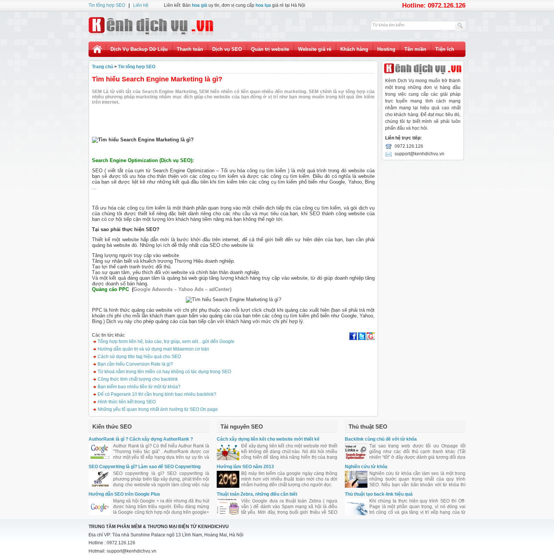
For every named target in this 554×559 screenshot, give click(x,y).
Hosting (386, 49)
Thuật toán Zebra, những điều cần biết (257, 494)
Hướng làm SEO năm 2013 (245, 466)
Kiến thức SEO (112, 426)
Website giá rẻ (314, 49)
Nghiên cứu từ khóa (366, 466)
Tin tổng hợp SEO (107, 5)
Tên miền (415, 49)
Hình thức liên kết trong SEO (126, 401)
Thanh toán (190, 49)
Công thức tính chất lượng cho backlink (137, 379)
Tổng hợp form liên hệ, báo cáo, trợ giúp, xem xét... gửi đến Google (165, 341)
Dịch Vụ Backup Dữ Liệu (139, 49)
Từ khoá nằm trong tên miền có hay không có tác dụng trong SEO (163, 371)
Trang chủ (102, 66)
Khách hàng (354, 49)
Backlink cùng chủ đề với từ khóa (381, 439)
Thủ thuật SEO (368, 426)
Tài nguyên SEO (241, 426)
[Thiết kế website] (151, 26)
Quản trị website (270, 49)
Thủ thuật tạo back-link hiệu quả (379, 494)
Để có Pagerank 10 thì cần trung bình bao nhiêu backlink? (156, 394)
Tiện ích (444, 49)
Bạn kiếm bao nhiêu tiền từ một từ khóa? (138, 386)
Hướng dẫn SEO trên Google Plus (124, 494)
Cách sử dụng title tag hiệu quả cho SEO (138, 356)
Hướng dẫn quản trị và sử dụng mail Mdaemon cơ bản (152, 349)
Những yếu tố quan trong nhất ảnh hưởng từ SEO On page (157, 409)
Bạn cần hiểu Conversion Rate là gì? (134, 364)
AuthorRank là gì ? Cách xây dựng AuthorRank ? (141, 439)
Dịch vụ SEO (227, 49)
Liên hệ (140, 5)
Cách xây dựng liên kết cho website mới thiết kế (268, 439)
